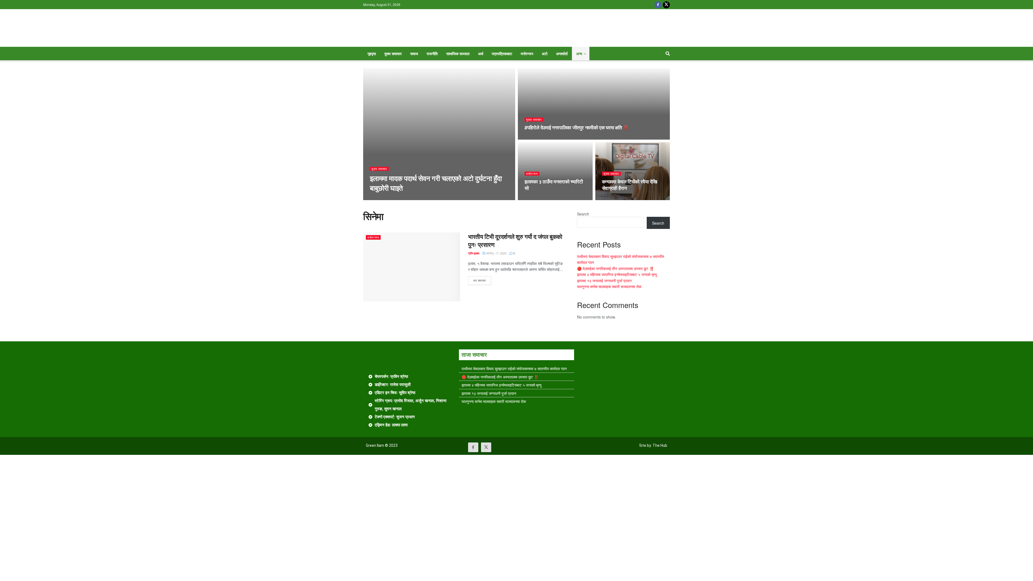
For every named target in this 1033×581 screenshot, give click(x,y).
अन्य (579, 53)
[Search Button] (668, 53)
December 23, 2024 (401, 198)
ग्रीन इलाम (375, 198)
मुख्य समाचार (393, 53)
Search (583, 214)
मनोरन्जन (527, 53)
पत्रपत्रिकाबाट (502, 53)
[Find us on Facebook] (658, 4)
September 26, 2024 (543, 138)
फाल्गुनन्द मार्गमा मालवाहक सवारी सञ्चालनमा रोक (609, 286)
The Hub (660, 445)
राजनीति (432, 53)
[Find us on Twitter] (666, 4)
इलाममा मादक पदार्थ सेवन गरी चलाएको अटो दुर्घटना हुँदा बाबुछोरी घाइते (436, 183)
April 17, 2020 (496, 253)
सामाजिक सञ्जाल (457, 53)
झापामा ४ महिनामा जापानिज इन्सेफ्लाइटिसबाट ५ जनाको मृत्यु (617, 274)
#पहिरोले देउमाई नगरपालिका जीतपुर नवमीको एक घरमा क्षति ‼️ (577, 127)
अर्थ (480, 53)
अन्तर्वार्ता (562, 53)
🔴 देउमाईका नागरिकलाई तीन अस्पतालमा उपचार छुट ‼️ (615, 268)
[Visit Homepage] (516, 28)
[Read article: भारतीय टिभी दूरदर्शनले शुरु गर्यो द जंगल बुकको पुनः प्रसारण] (411, 267)
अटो (544, 53)
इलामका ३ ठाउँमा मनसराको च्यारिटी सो (554, 185)
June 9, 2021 (614, 198)
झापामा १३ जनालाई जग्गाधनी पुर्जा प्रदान (604, 280)
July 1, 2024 (537, 198)
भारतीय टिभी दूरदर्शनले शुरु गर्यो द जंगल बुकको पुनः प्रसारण (515, 240)
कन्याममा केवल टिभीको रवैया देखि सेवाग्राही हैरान (629, 185)
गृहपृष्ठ (371, 53)
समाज (414, 53)
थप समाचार (482, 279)
